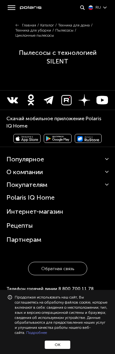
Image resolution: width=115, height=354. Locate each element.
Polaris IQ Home (30, 197)
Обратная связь (57, 268)
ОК (57, 345)
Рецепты (19, 225)
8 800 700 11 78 (76, 288)
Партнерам (23, 239)
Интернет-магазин (34, 211)
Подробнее (36, 332)
